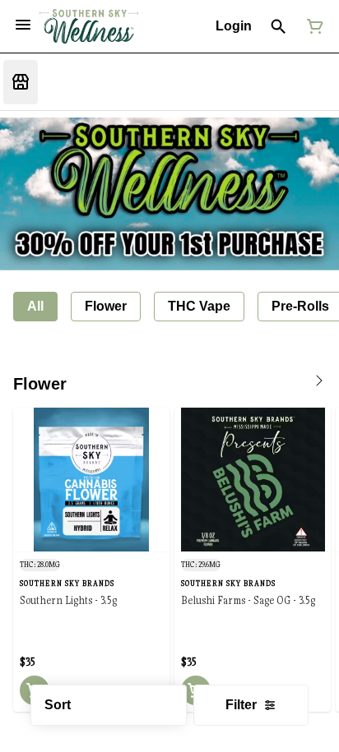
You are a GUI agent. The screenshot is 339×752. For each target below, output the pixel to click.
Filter (241, 705)
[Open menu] (23, 25)
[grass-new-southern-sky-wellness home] (88, 26)
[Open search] (278, 26)
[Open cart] (312, 26)
